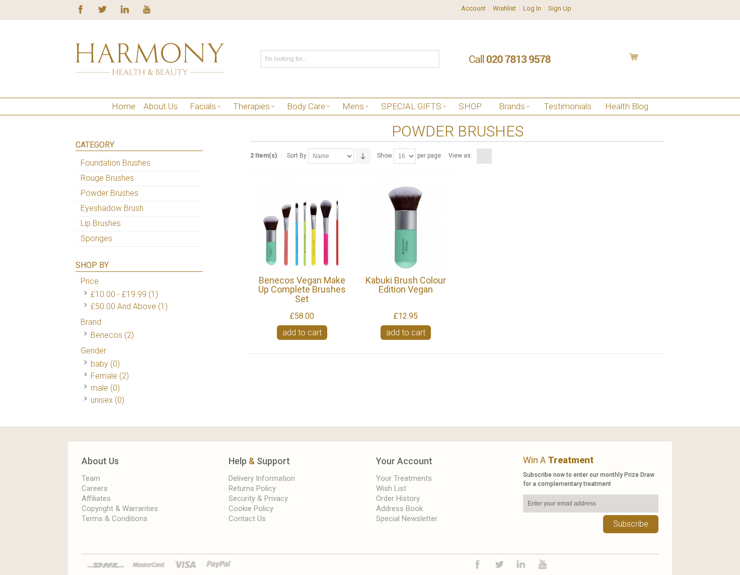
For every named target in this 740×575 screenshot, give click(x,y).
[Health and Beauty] (150, 59)
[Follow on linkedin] (124, 8)
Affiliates (96, 498)
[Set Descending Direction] (363, 156)
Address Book (399, 508)
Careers (95, 488)
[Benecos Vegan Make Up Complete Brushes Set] (301, 226)
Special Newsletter (406, 518)
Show (384, 155)
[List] (496, 156)
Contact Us (247, 518)
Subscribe (630, 524)
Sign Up (559, 8)
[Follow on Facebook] (81, 8)
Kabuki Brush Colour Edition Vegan (405, 285)
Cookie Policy (251, 508)
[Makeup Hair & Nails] (109, 119)
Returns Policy (252, 488)
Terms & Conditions (114, 518)
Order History (398, 498)
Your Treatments (404, 478)
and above (123, 306)
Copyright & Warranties (120, 508)
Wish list (391, 488)
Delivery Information (262, 478)
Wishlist (504, 8)
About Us (100, 461)
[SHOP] (94, 119)
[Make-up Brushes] (124, 119)
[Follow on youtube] (146, 8)
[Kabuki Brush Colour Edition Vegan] (405, 226)
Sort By (297, 155)
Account (473, 8)
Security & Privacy (258, 498)
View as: (460, 155)
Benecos (106, 335)
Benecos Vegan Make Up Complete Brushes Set (302, 289)
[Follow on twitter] (102, 8)
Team (91, 478)
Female (104, 376)
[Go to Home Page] (79, 119)
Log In (532, 8)
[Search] (431, 58)
